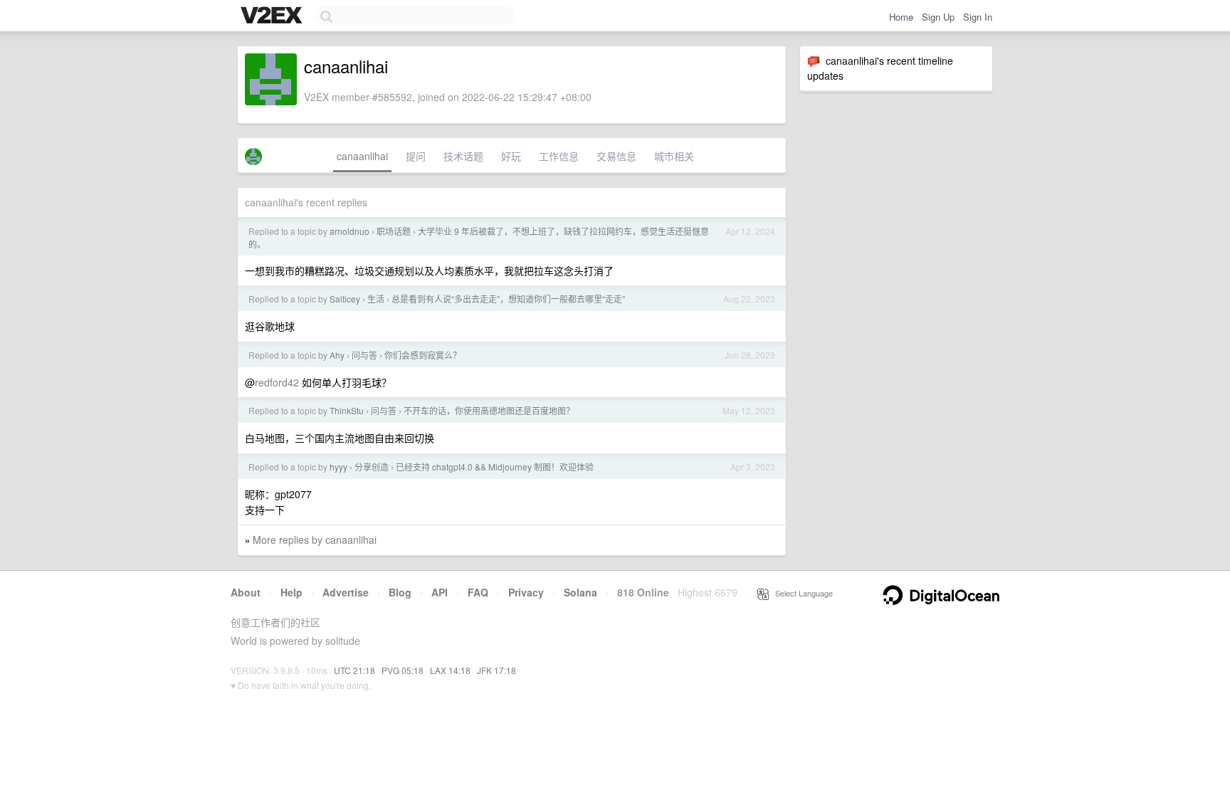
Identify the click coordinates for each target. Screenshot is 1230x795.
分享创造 (371, 466)
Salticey (345, 299)
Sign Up (938, 16)
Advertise (345, 592)
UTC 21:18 (354, 670)
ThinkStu (347, 410)
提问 (416, 156)
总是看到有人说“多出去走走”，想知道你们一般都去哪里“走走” (508, 299)
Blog (400, 592)
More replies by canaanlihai (315, 539)
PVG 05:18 (403, 670)
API (439, 592)
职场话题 (394, 231)
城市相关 (674, 156)
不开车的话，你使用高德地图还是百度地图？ (489, 410)
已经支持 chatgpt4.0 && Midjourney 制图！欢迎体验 (495, 466)
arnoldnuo (349, 231)
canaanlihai (362, 156)
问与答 (364, 355)
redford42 (277, 382)
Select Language (801, 593)
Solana (580, 592)
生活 (375, 299)
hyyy (338, 466)
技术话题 (463, 156)
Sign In (977, 16)
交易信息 (616, 156)
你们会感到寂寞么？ (422, 355)
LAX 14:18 (450, 670)
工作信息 (559, 156)
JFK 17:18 (496, 670)
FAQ (478, 592)
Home (901, 16)
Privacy (526, 592)
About (246, 592)
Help (291, 592)
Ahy (337, 355)
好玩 (511, 156)
